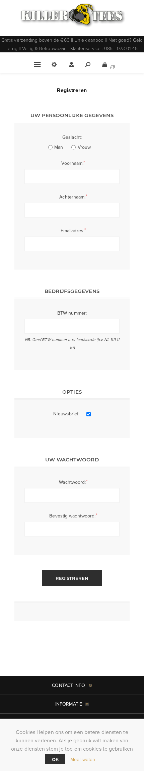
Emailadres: (72, 230)
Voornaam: (72, 163)
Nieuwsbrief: (66, 413)
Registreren (72, 578)
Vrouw (84, 147)
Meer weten (82, 759)
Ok (55, 759)
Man (58, 147)
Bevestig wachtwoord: (72, 515)
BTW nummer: (72, 313)
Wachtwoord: (72, 482)
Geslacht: (72, 137)
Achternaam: (72, 197)
